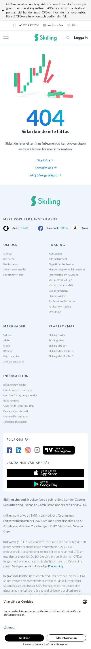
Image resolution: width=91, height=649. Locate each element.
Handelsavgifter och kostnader (67, 269)
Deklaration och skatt (15, 411)
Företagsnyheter (13, 274)
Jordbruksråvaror (13, 361)
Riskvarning (55, 566)
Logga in (81, 37)
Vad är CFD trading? (60, 280)
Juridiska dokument (15, 421)
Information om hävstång (63, 274)
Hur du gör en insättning (17, 390)
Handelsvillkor (57, 296)
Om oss (8, 253)
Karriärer (8, 258)
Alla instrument (58, 258)
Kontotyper (55, 253)
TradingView (56, 340)
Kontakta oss (55, 25)
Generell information (15, 416)
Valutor (7, 335)
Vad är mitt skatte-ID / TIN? (18, 406)
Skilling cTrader (58, 345)
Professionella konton (62, 301)
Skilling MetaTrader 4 (61, 351)
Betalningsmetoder (15, 384)
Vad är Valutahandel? (61, 285)
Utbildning (55, 311)
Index (6, 345)
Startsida (44, 160)
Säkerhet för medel (14, 269)
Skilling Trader (57, 335)
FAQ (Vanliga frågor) (44, 175)
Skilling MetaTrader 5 (61, 356)
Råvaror (8, 351)
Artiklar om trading (60, 306)
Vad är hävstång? (58, 290)
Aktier (7, 340)
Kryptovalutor (11, 356)
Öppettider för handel (61, 264)
